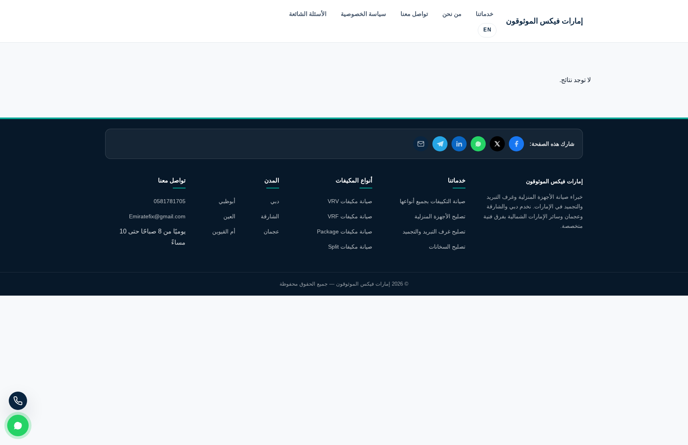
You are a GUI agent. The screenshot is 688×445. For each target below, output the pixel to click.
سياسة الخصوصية (363, 13)
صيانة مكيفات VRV (350, 201)
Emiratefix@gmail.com (157, 216)
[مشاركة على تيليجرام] (440, 143)
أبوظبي (227, 201)
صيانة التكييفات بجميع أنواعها (432, 201)
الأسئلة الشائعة (307, 13)
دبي (274, 201)
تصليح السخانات (447, 246)
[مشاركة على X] (497, 143)
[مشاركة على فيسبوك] (516, 143)
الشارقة (270, 216)
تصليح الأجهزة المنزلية (439, 216)
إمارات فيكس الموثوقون (544, 21)
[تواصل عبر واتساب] (18, 425)
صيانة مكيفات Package (344, 231)
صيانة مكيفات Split (350, 246)
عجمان (271, 231)
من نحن (451, 13)
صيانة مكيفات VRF (350, 216)
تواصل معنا (414, 13)
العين (229, 216)
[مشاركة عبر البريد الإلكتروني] (420, 143)
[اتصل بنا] (18, 401)
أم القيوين (223, 231)
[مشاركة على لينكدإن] (459, 143)
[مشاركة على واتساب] (478, 143)
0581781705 (170, 201)
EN (487, 30)
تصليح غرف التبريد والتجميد (434, 231)
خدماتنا (484, 13)
